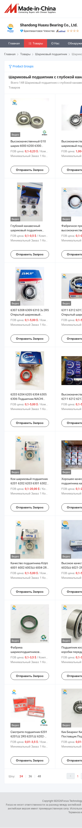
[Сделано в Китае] (30, 8)
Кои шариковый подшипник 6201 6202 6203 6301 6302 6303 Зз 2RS (29, 483)
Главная (14, 43)
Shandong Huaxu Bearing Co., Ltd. (49, 25)
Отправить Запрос (30, 170)
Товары (38, 43)
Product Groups (22, 66)
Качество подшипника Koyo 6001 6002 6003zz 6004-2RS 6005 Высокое (29, 567)
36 (30, 776)
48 (39, 776)
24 (21, 776)
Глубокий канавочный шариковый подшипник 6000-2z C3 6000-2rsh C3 (27, 230)
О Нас (55, 43)
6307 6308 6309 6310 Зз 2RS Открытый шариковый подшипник (30, 314)
